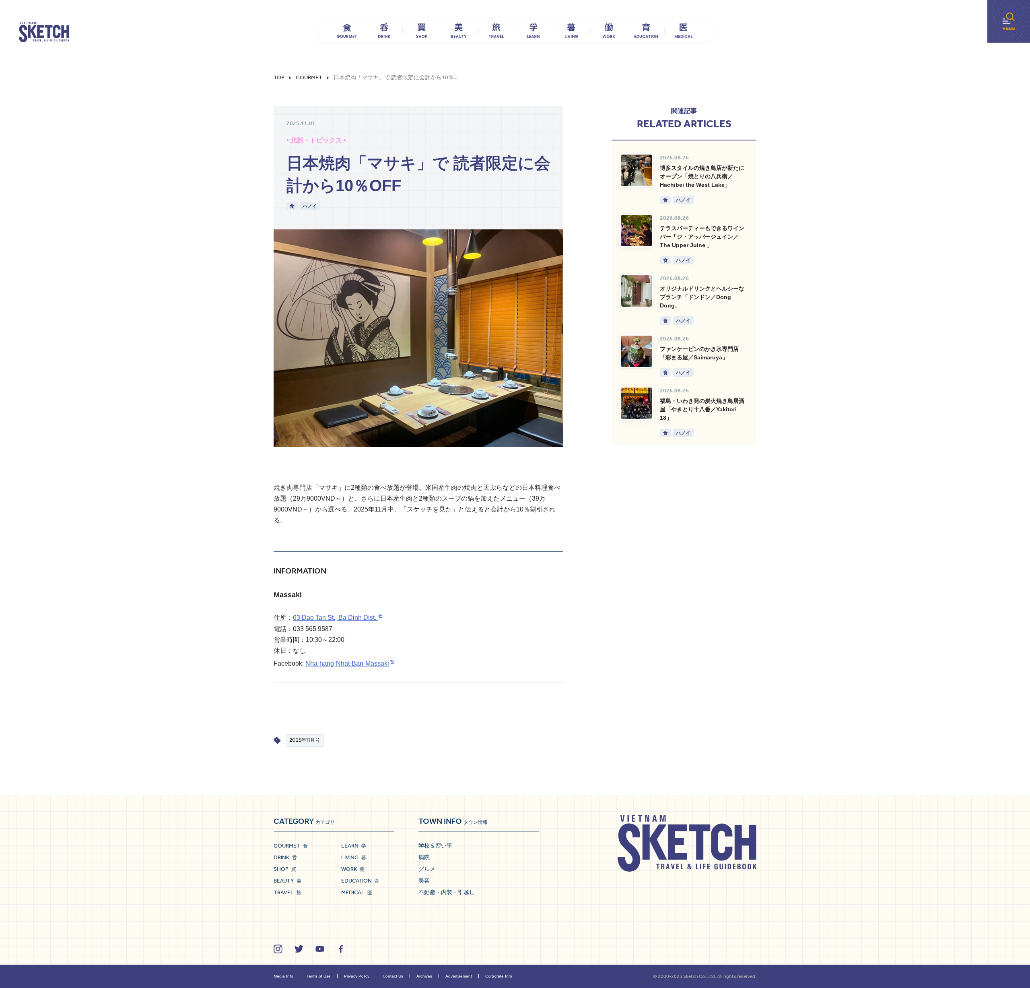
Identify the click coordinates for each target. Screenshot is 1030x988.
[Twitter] (299, 949)
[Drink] (384, 30)
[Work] (608, 30)
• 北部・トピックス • (316, 140)
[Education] (646, 30)
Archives (424, 976)
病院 (424, 857)
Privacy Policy (356, 976)
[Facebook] (340, 949)
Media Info (283, 976)
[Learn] (533, 30)
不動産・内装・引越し (446, 892)
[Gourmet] (346, 30)
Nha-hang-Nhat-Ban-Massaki (347, 663)
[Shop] (421, 30)
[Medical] (683, 30)
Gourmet (309, 77)
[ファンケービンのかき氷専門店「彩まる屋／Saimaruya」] (636, 351)
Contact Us (393, 976)
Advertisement (458, 976)
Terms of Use (319, 976)
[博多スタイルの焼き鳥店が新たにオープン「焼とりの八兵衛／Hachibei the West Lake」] (636, 170)
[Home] (44, 32)
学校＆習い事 (435, 845)
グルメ (426, 869)
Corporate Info (498, 976)
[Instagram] (278, 949)
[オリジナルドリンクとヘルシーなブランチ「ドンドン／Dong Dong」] (636, 291)
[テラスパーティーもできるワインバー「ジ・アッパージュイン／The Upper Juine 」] (636, 231)
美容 (424, 880)
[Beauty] (459, 30)
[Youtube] (319, 949)
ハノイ (310, 206)
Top (279, 77)
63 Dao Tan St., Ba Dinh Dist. (335, 617)
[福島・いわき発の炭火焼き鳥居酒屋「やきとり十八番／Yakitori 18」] (636, 403)
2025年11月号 (304, 740)
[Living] (571, 30)
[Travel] (496, 30)
